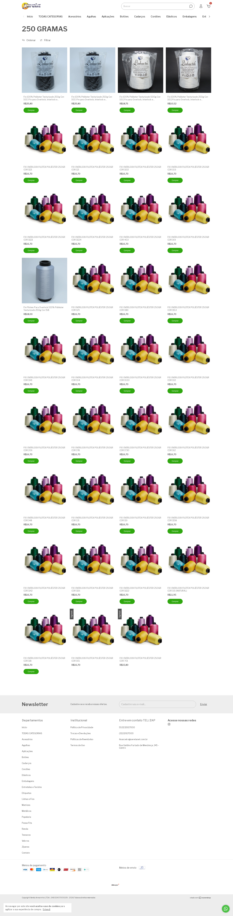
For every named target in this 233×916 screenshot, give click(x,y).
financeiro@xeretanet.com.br (133, 739)
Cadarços (139, 16)
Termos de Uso (77, 745)
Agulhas (91, 16)
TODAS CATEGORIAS (51, 16)
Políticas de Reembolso (81, 739)
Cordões (156, 16)
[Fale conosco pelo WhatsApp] (226, 909)
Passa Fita (27, 823)
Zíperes (25, 847)
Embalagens (190, 16)
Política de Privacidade (81, 727)
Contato (26, 853)
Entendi (46, 909)
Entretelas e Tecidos (32, 787)
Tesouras (26, 835)
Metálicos (26, 811)
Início (30, 16)
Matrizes (26, 805)
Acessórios (74, 16)
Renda (25, 829)
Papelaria (26, 817)
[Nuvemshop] (200, 898)
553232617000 (127, 727)
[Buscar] (190, 6)
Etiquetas (26, 793)
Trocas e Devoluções (80, 733)
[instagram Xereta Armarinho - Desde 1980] (182, 722)
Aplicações (108, 16)
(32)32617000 (126, 733)
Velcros (25, 841)
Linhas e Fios (28, 799)
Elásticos (171, 16)
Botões (124, 16)
